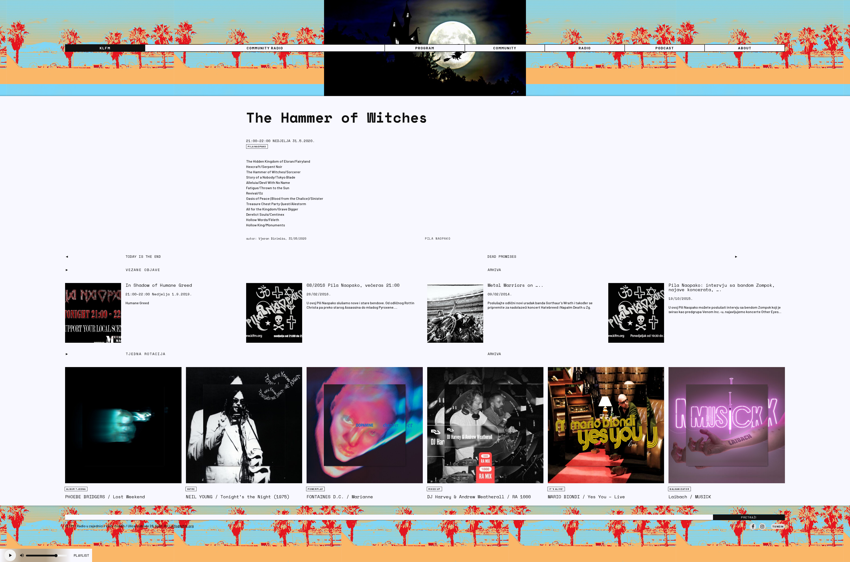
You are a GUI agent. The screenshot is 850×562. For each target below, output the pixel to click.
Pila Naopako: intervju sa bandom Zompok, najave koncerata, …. (721, 287)
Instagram (762, 529)
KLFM (105, 48)
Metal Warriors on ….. (515, 285)
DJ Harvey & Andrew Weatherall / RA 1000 (479, 496)
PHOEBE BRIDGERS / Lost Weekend (105, 496)
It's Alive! (556, 489)
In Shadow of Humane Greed (159, 285)
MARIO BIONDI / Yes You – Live (586, 496)
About (744, 48)
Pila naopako (257, 146)
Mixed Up (434, 489)
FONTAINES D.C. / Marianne (340, 496)
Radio (585, 48)
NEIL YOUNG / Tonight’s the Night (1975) (238, 496)
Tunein (778, 526)
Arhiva (494, 353)
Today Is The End (143, 256)
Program (424, 48)
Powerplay (315, 489)
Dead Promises (501, 256)
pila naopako (437, 239)
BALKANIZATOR (679, 489)
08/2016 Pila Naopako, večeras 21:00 (353, 285)
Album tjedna (76, 489)
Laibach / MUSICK (689, 496)
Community (504, 48)
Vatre (191, 489)
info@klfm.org (182, 526)
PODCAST (664, 48)
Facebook (753, 529)
